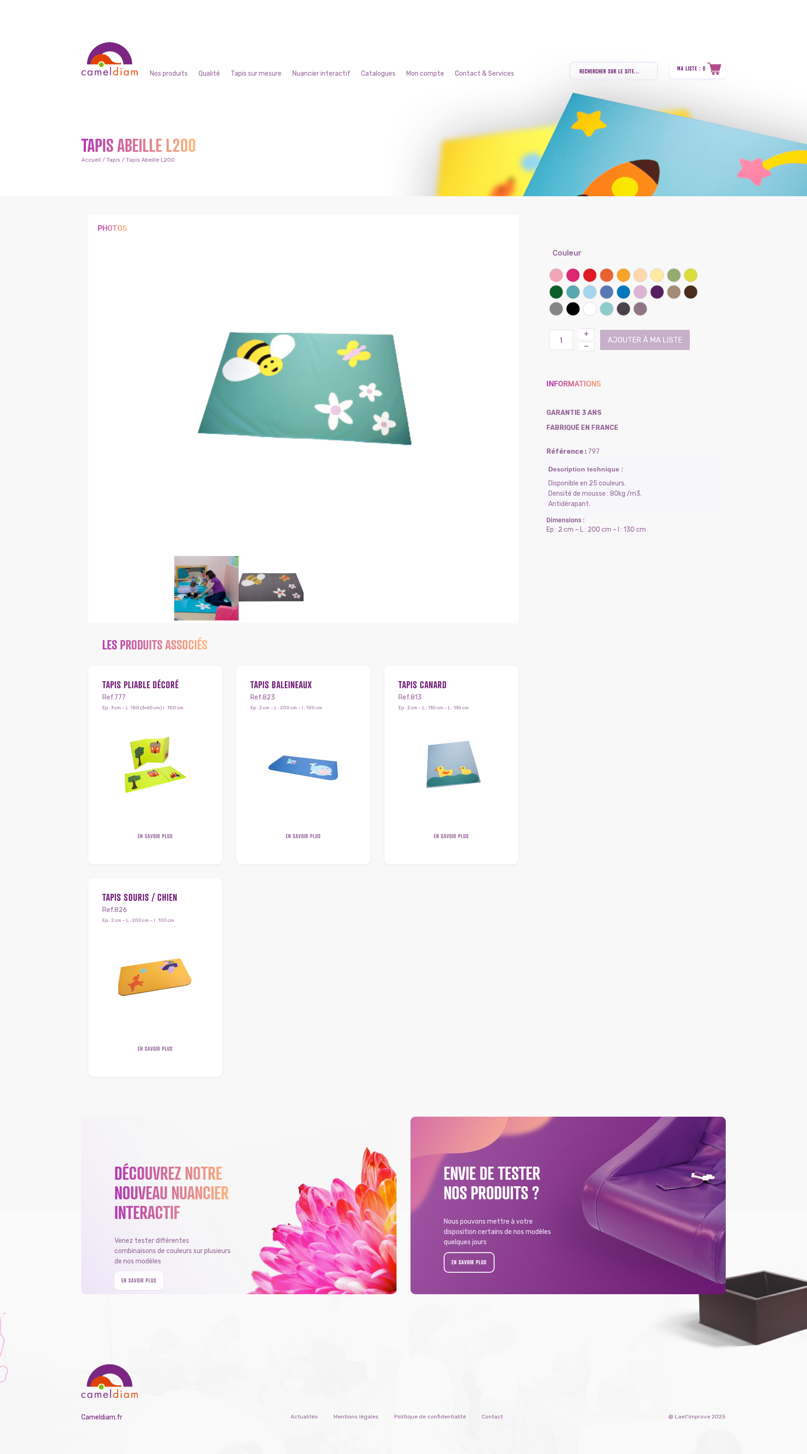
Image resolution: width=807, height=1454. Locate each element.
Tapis (113, 160)
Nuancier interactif (321, 74)
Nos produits (169, 74)
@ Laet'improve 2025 (697, 1416)
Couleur (566, 253)
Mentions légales (356, 1416)
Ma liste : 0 (691, 68)
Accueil (91, 160)
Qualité (209, 74)
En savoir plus (155, 836)
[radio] (556, 275)
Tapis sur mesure (256, 74)
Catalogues (378, 74)
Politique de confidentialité (430, 1416)
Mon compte (425, 74)
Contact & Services (484, 74)
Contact (492, 1416)
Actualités (304, 1416)
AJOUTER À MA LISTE (645, 339)
